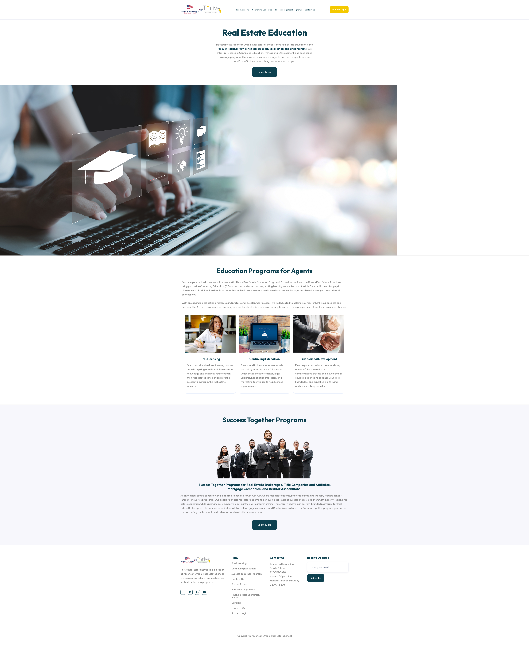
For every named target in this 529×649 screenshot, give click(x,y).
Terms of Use (238, 608)
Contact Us (309, 10)
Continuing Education (262, 10)
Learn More (265, 72)
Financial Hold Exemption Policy (245, 596)
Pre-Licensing (242, 10)
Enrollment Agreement (243, 589)
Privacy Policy (239, 584)
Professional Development (318, 359)
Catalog (236, 602)
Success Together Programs (288, 10)
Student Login (339, 9)
